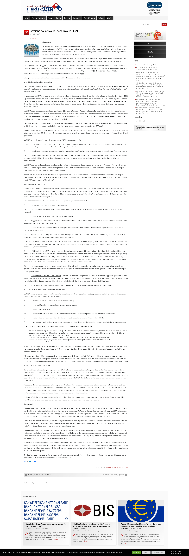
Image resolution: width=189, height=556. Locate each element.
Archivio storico (141, 121)
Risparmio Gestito (54, 18)
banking (108, 467)
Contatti (150, 56)
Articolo (34, 38)
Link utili (149, 52)
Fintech (101, 18)
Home (26, 18)
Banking (67, 18)
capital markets (116, 467)
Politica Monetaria (38, 18)
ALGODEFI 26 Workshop (144, 65)
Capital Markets (89, 18)
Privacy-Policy (176, 553)
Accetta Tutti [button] (136, 552)
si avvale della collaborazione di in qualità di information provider (150, 128)
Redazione (150, 44)
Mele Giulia (124, 467)
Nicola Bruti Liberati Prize (144, 72)
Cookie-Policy (176, 552)
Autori (149, 48)
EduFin (109, 18)
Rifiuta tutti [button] (146, 552)
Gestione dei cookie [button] (158, 552)
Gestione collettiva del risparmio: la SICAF (54, 32)
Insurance (76, 18)
